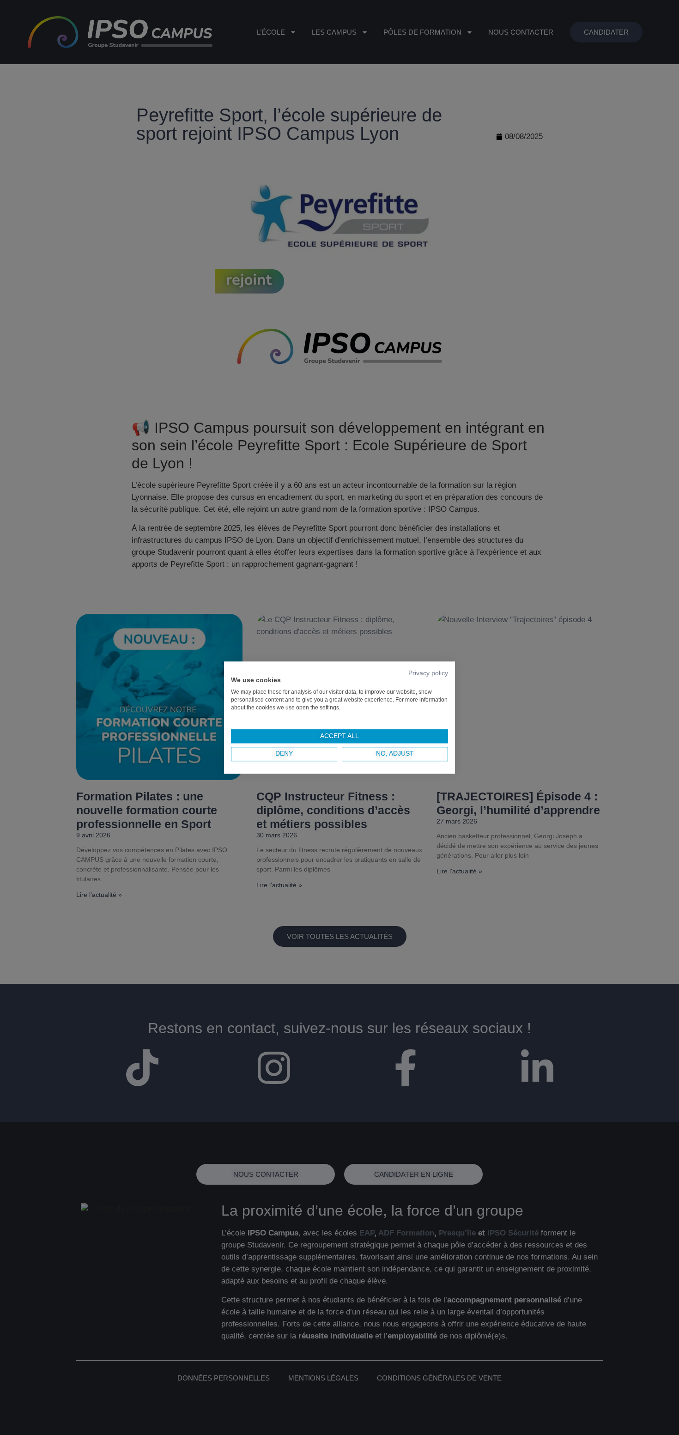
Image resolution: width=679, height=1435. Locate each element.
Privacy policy (428, 673)
